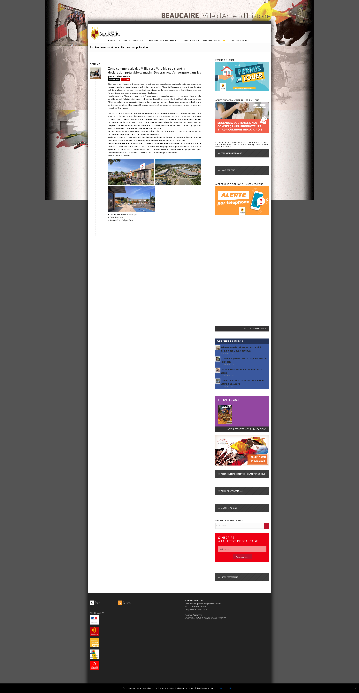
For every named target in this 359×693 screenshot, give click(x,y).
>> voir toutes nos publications (246, 429)
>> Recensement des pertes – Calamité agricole (241, 474)
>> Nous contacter (228, 170)
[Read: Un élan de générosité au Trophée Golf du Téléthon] (217, 359)
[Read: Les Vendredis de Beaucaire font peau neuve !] (217, 370)
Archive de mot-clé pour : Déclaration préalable (119, 47)
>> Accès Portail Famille (230, 491)
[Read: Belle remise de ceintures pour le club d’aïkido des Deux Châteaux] (217, 347)
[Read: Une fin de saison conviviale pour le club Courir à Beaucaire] (217, 381)
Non (231, 688)
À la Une (125, 80)
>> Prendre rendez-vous (230, 153)
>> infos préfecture (228, 577)
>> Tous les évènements (255, 328)
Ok (220, 688)
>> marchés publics (227, 508)
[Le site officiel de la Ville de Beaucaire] (105, 34)
